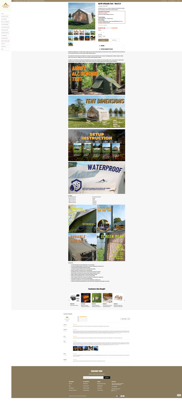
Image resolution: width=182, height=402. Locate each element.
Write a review (124, 318)
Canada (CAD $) (172, 0)
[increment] (104, 32)
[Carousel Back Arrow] (69, 300)
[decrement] (99, 32)
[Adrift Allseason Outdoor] (5, 5)
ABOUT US (3, 43)
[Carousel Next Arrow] (124, 300)
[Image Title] (112, 390)
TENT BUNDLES (4, 19)
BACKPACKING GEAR (5, 32)
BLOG (2, 49)
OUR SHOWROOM (4, 38)
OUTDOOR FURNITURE (5, 27)
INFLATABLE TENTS (4, 16)
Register (165, 0)
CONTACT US (3, 46)
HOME (2, 13)
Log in (162, 0)
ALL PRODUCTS (4, 35)
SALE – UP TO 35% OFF (5, 21)
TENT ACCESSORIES (4, 24)
